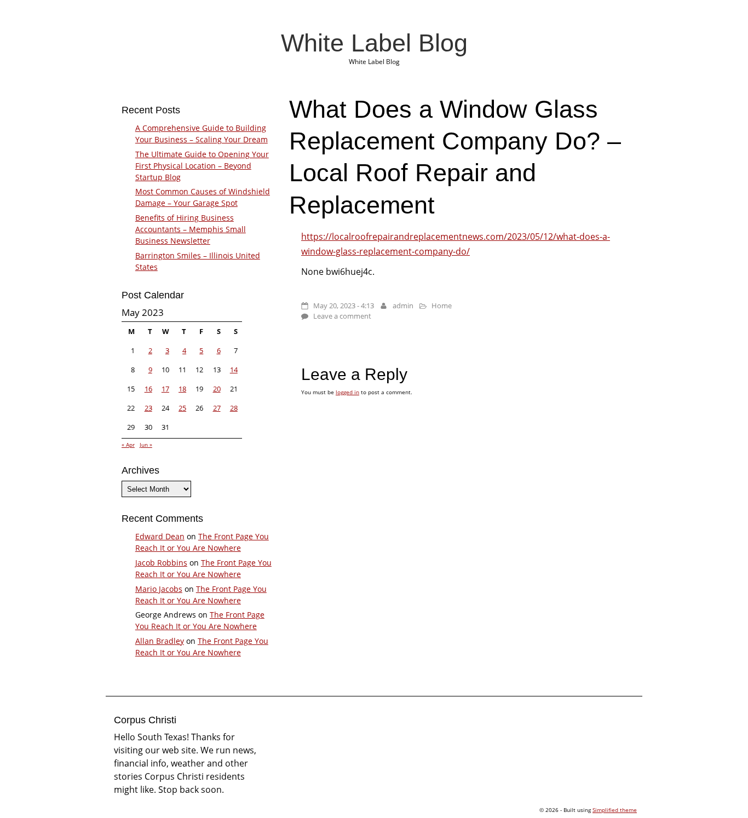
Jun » (146, 444)
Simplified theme (614, 810)
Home (441, 305)
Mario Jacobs (158, 589)
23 (148, 408)
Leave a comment (342, 316)
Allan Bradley (159, 641)
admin (403, 305)
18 (182, 389)
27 (217, 408)
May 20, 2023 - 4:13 (343, 305)
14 (234, 370)
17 (165, 389)
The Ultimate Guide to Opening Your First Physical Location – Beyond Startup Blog (202, 165)
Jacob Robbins (161, 562)
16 (148, 389)
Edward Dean (160, 536)
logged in (347, 392)
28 (234, 408)
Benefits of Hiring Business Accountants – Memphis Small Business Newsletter (190, 229)
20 (217, 389)
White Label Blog (374, 42)
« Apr (128, 444)
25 (182, 408)
